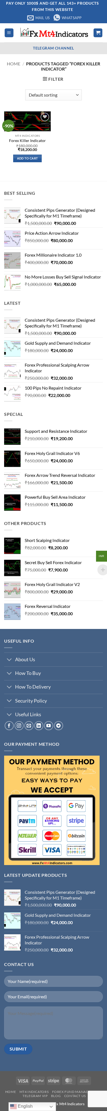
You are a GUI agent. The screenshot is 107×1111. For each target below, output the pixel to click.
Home (13, 63)
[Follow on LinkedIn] (38, 725)
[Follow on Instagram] (19, 725)
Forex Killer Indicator (27, 140)
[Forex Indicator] (53, 33)
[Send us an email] (28, 725)
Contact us (75, 1096)
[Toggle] (9, 660)
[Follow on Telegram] (58, 725)
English (25, 1106)
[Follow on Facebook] (9, 725)
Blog (56, 1096)
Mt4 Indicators (34, 1092)
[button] (9, 32)
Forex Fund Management (76, 1092)
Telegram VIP (34, 1096)
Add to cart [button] (27, 158)
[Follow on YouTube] (48, 725)
